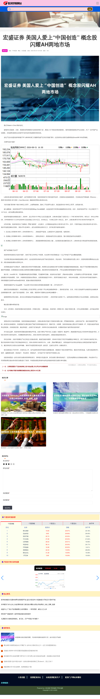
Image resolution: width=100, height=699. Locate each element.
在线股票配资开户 (53, 677)
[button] (2, 578)
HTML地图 (59, 688)
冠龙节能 (25, 536)
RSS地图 (53, 688)
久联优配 (21, 677)
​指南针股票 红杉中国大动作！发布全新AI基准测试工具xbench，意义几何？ (28, 661)
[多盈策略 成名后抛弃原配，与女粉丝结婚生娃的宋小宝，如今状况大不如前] (7, 637)
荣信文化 (25, 553)
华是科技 (25, 544)
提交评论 (7, 508)
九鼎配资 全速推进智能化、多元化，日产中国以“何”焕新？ (20, 619)
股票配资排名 (35, 677)
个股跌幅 (32, 523)
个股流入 (52, 523)
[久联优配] (12, 3)
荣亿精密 (25, 531)
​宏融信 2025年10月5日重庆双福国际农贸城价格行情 (21, 651)
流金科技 (25, 533)
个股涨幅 (11, 523)
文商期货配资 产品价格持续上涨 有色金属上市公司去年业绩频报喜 (27, 366)
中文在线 (25, 539)
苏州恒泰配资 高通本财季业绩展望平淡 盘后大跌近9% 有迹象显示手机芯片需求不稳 (28, 600)
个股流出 (73, 523)
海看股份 (25, 550)
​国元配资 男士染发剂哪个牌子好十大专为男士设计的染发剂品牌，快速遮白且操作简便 (32, 656)
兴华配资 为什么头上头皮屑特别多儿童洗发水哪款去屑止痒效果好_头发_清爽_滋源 (28, 604)
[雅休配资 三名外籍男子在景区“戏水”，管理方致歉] (23, 432)
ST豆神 (25, 555)
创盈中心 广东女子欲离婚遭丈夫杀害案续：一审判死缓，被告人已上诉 (24, 609)
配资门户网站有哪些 (73, 677)
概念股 (5, 51)
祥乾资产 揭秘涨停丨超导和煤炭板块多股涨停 (16, 614)
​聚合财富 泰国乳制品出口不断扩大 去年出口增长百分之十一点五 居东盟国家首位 (30, 645)
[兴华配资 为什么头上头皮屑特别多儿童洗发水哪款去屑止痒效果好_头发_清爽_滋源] (23, 397)
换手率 (91, 523)
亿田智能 (25, 542)
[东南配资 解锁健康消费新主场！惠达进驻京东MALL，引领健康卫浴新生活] (75, 397)
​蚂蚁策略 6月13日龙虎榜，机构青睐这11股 (18, 667)
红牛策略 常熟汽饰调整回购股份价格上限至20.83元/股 (23, 370)
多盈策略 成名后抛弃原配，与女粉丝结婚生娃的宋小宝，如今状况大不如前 (38, 637)
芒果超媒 (25, 547)
